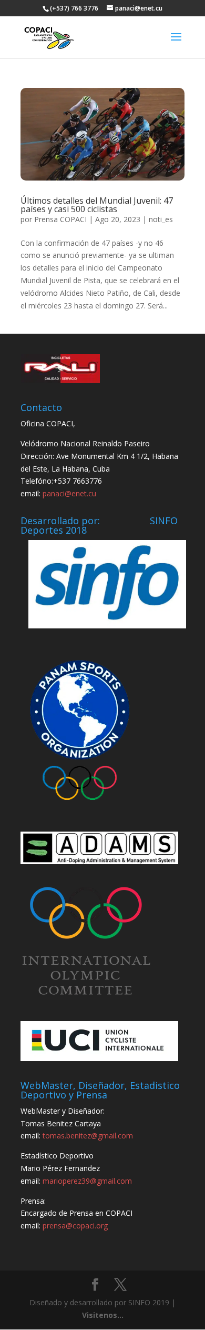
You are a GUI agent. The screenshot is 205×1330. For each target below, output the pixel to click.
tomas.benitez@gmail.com (88, 1136)
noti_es (161, 219)
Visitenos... (103, 1315)
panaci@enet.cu (69, 493)
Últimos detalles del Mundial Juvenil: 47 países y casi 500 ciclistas (96, 205)
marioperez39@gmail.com (87, 1181)
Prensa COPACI (60, 219)
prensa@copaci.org (75, 1226)
